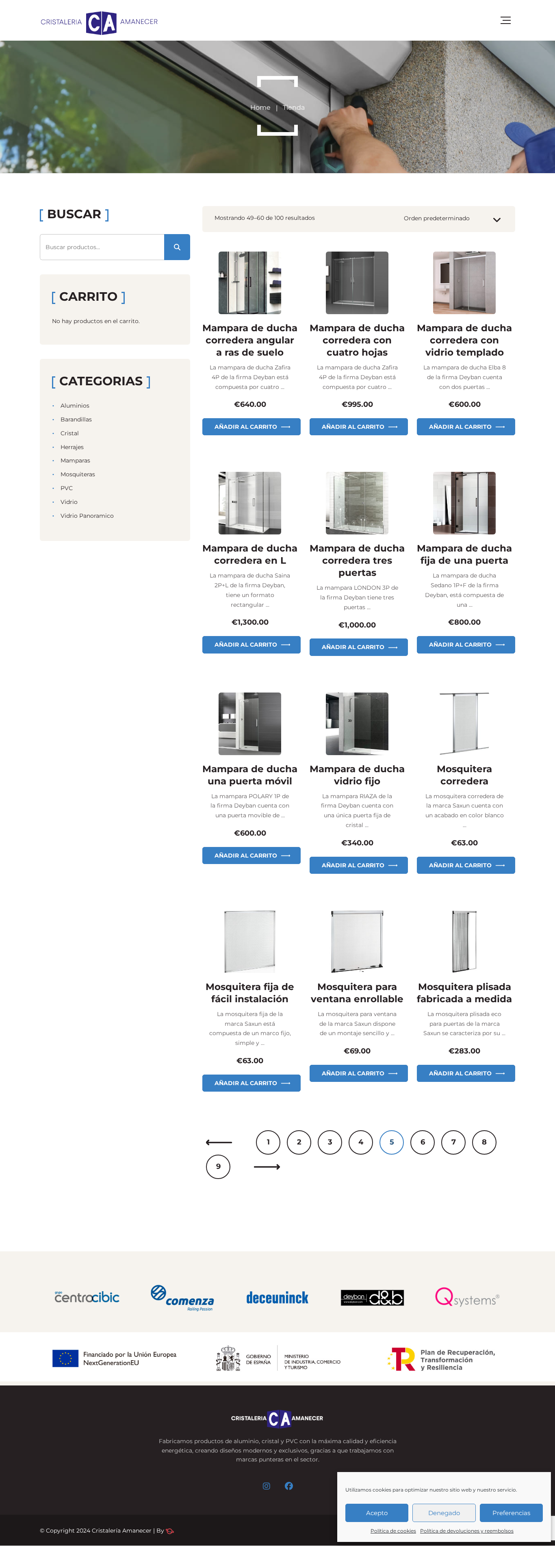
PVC (67, 488)
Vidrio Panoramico (87, 515)
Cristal (70, 433)
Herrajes (72, 447)
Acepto (377, 1513)
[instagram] (266, 1486)
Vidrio (69, 502)
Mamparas (75, 460)
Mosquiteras (78, 474)
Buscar (177, 247)
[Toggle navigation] (505, 20)
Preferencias (511, 1513)
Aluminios (75, 405)
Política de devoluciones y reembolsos (467, 1531)
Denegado (444, 1513)
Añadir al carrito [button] (246, 426)
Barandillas (76, 419)
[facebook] (289, 1486)
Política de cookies (393, 1531)
